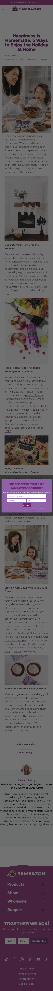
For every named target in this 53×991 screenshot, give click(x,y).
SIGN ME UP (26, 505)
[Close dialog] (49, 480)
